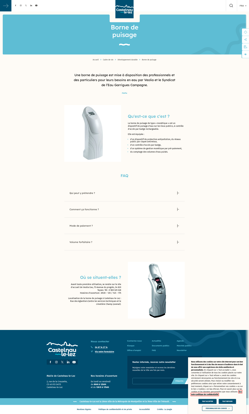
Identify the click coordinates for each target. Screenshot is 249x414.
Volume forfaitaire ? (81, 242)
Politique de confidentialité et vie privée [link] (115, 409)
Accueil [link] (96, 60)
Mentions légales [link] (84, 409)
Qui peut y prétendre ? (82, 193)
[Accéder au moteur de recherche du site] (231, 6)
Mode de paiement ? (81, 225)
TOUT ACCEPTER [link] (207, 401)
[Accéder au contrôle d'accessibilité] (245, 54)
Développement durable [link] (128, 60)
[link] (16, 5)
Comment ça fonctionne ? (84, 209)
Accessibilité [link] (144, 409)
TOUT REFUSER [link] (227, 401)
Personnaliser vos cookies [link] (216, 408)
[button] (5, 5)
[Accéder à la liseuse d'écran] (245, 47)
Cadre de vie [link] (108, 60)
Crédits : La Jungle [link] (164, 409)
